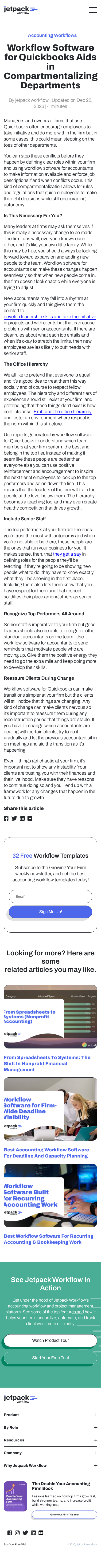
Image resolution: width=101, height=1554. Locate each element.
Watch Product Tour (50, 1340)
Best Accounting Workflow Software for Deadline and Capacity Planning (46, 1152)
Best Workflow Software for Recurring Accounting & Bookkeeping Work (48, 1239)
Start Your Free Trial (50, 1357)
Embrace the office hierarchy (63, 411)
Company (13, 1453)
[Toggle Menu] (93, 10)
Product (11, 1415)
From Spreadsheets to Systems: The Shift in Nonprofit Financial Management (47, 1063)
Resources (14, 1440)
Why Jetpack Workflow (25, 1466)
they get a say (67, 554)
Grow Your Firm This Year (64, 1514)
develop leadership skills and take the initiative (50, 316)
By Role (11, 1427)
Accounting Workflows (52, 35)
